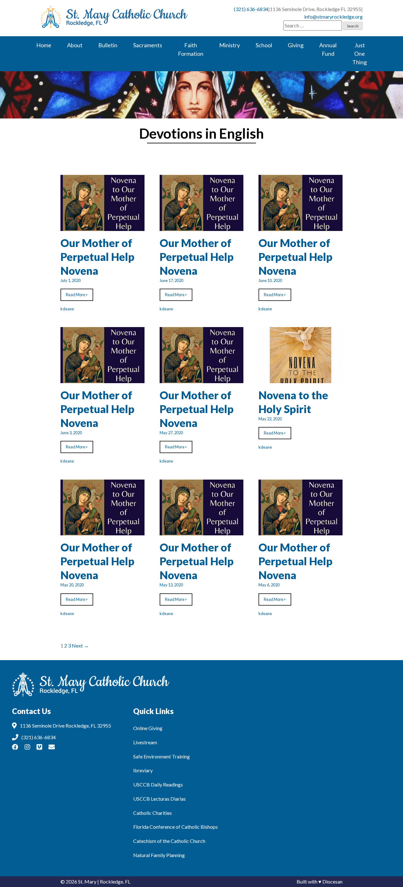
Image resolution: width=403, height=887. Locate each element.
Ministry (229, 45)
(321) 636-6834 (251, 9)
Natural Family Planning (159, 855)
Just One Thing (359, 54)
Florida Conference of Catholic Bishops (175, 827)
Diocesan (332, 881)
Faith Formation (190, 49)
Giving (296, 45)
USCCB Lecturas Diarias (159, 799)
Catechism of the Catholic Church (169, 841)
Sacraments (147, 45)
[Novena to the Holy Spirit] (300, 379)
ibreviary (143, 770)
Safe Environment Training (161, 756)
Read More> (77, 294)
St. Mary (87, 881)
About (74, 45)
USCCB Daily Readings (158, 784)
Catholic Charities (152, 813)
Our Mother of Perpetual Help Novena (97, 256)
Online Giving (147, 728)
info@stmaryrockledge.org (333, 17)
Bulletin (107, 45)
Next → (80, 645)
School (264, 45)
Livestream (145, 742)
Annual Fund (328, 49)
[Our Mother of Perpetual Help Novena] (102, 227)
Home (43, 45)
